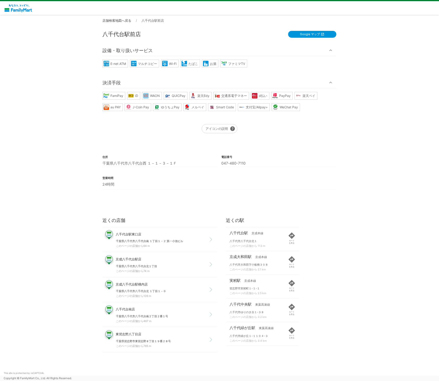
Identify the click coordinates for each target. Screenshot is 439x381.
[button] (219, 50)
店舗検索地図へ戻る (116, 20)
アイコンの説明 (220, 128)
